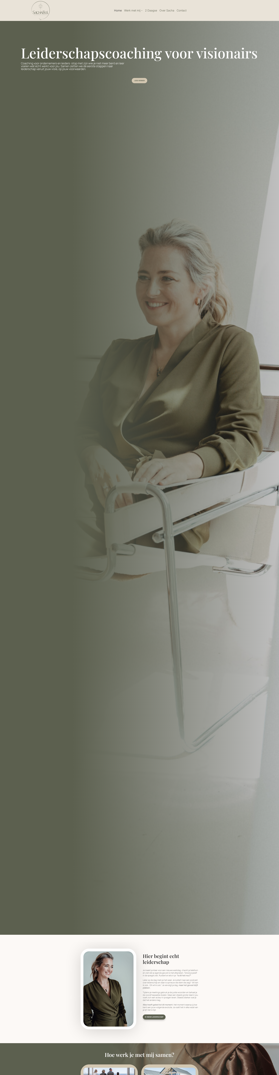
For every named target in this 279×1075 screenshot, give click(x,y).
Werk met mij (132, 10)
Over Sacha (166, 10)
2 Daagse (151, 10)
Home (118, 10)
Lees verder (139, 80)
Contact (181, 10)
